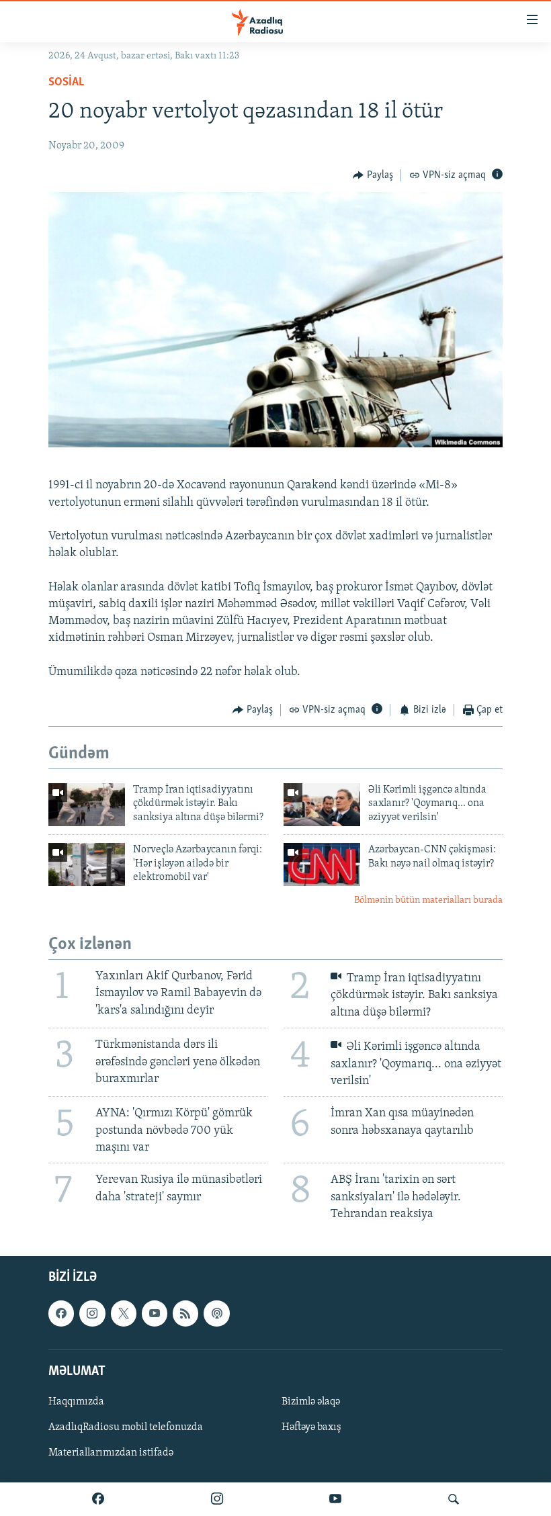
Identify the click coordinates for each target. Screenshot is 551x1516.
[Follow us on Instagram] (92, 1313)
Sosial (66, 83)
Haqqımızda (76, 1401)
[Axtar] (453, 1499)
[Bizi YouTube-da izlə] (335, 1499)
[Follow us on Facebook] (61, 1313)
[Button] (373, 175)
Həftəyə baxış (311, 1427)
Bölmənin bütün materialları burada (428, 900)
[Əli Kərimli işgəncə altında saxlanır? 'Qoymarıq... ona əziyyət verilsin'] (322, 804)
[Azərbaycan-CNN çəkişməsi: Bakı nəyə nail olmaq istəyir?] (322, 864)
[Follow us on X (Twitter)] (123, 1313)
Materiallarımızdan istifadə (110, 1452)
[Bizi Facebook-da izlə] (98, 1499)
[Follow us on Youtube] (154, 1313)
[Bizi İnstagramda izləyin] (217, 1499)
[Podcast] (216, 1313)
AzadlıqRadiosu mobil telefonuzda (125, 1427)
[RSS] (185, 1313)
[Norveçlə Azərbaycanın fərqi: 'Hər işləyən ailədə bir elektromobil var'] (86, 864)
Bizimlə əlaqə (311, 1401)
